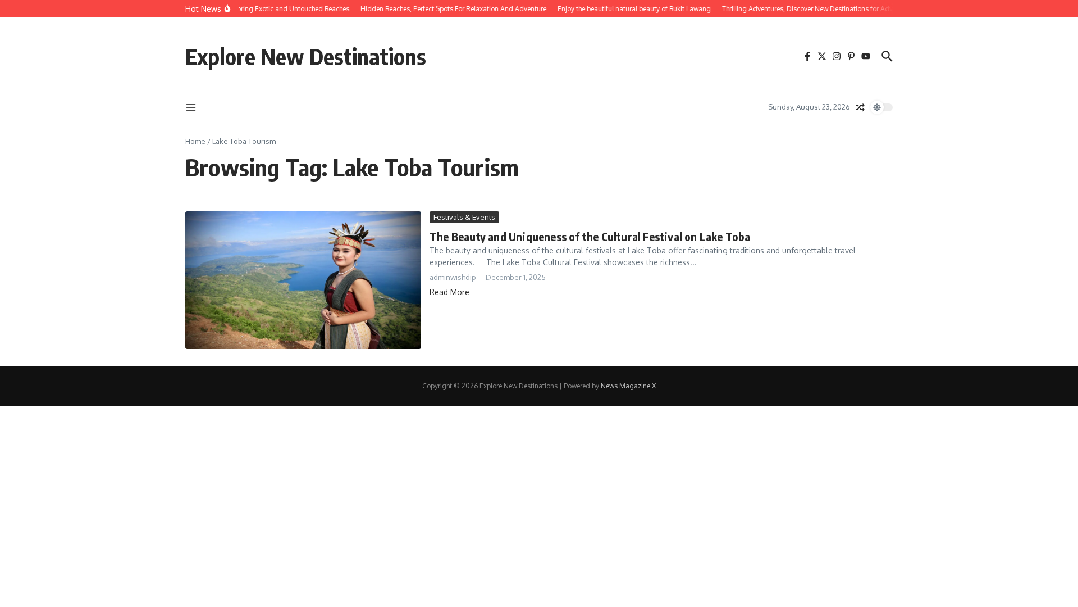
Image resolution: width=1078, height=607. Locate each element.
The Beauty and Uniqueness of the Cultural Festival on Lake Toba (590, 236)
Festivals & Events (464, 216)
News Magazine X (628, 386)
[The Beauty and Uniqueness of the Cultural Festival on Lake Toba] (303, 280)
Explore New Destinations (305, 56)
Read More (449, 292)
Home (195, 141)
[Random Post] (860, 107)
